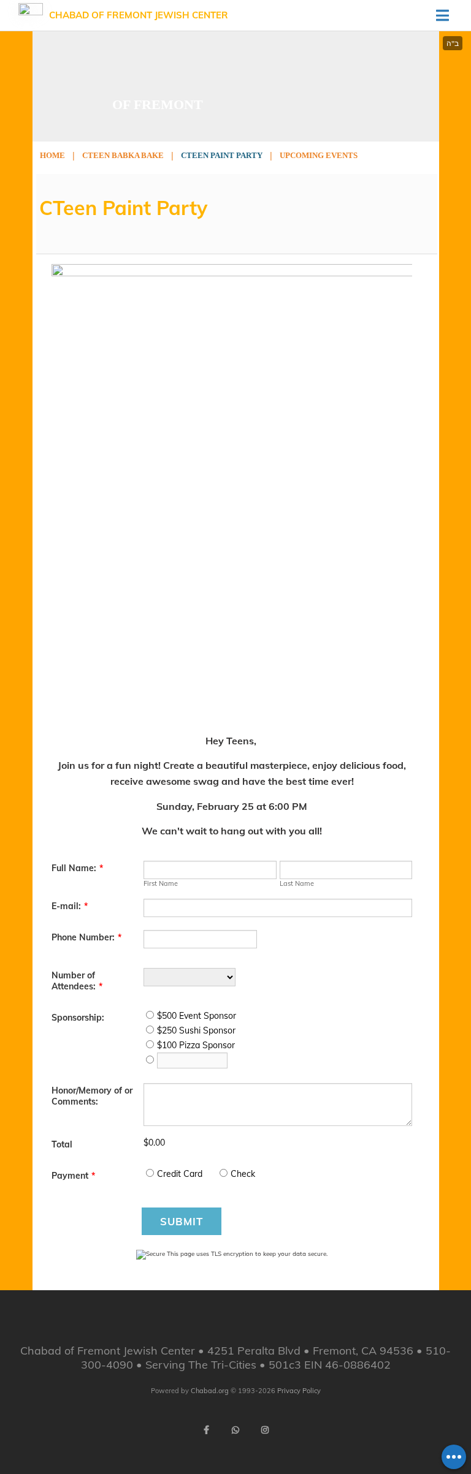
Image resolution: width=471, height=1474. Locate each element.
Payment (73, 1175)
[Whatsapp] (235, 1430)
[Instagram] (265, 1430)
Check (243, 1173)
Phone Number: (86, 937)
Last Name (297, 883)
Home (52, 155)
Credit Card (179, 1173)
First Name (161, 883)
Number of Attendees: (77, 981)
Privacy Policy (299, 1390)
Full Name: (77, 868)
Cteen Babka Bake (123, 155)
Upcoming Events (319, 155)
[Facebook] (206, 1430)
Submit (181, 1221)
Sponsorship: (78, 1017)
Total (62, 1144)
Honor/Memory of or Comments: (92, 1096)
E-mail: (70, 906)
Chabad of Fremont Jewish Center (138, 15)
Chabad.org (210, 1390)
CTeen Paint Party (221, 155)
